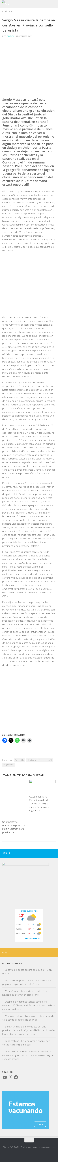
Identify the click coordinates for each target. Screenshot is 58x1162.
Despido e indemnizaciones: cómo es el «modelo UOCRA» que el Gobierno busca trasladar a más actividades (29, 1005)
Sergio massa (8, 764)
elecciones (31, 760)
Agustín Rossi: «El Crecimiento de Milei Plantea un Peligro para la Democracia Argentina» (39, 803)
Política (7, 11)
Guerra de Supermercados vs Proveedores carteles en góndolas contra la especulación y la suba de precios (27, 1055)
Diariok (10, 36)
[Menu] (54, 4)
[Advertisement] (29, 69)
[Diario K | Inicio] (9, 3)
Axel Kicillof (19, 760)
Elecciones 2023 (45, 760)
